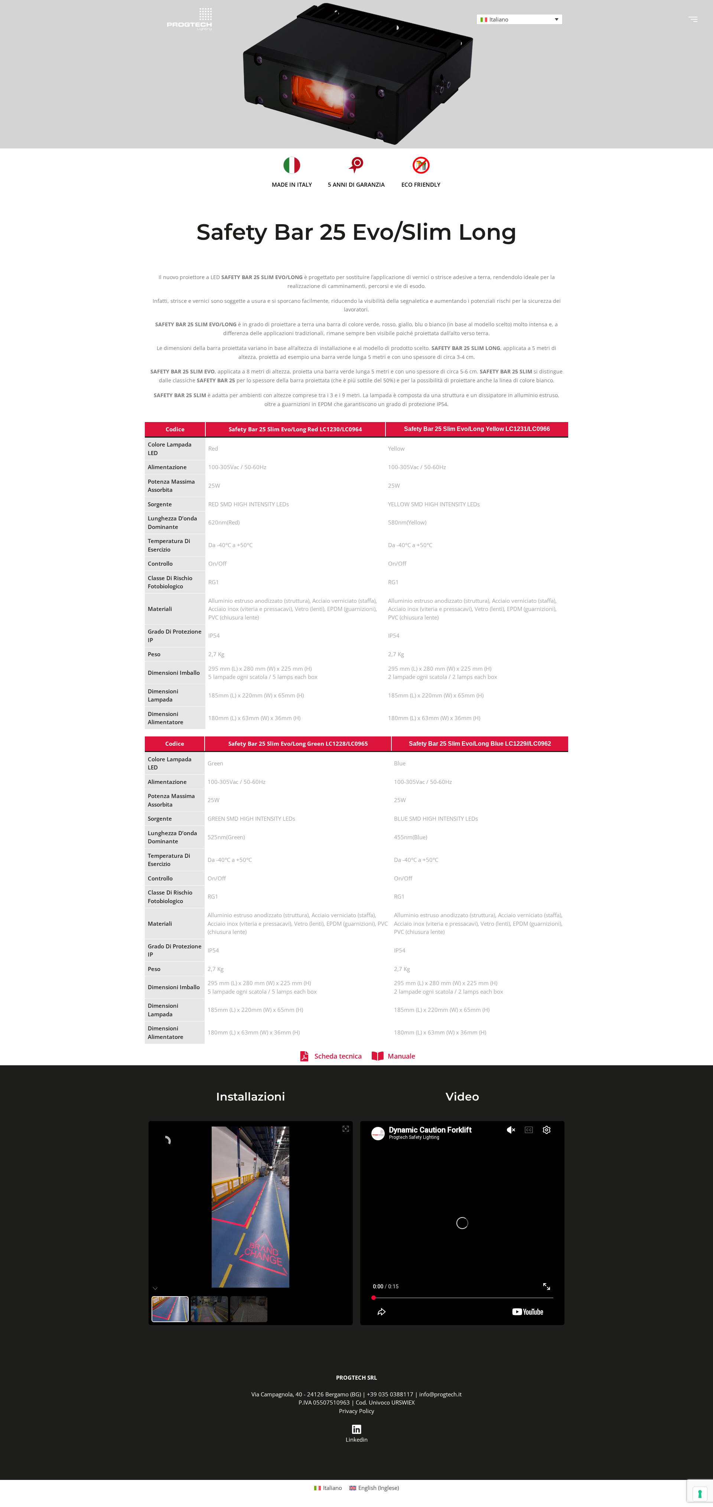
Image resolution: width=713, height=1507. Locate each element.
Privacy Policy (356, 1411)
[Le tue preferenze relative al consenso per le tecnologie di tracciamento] (700, 1494)
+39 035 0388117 (390, 1394)
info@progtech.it (440, 1394)
